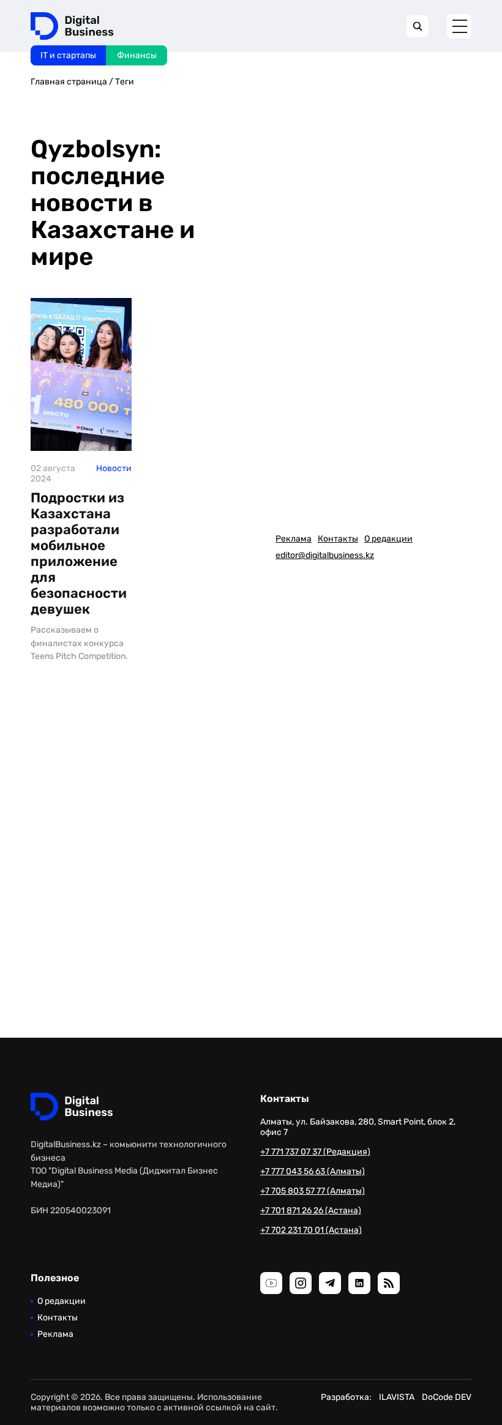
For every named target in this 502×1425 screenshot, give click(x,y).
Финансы (137, 55)
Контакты (338, 539)
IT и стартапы (68, 55)
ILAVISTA (396, 1397)
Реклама (293, 539)
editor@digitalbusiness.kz (324, 555)
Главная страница (69, 81)
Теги (124, 81)
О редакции (388, 539)
